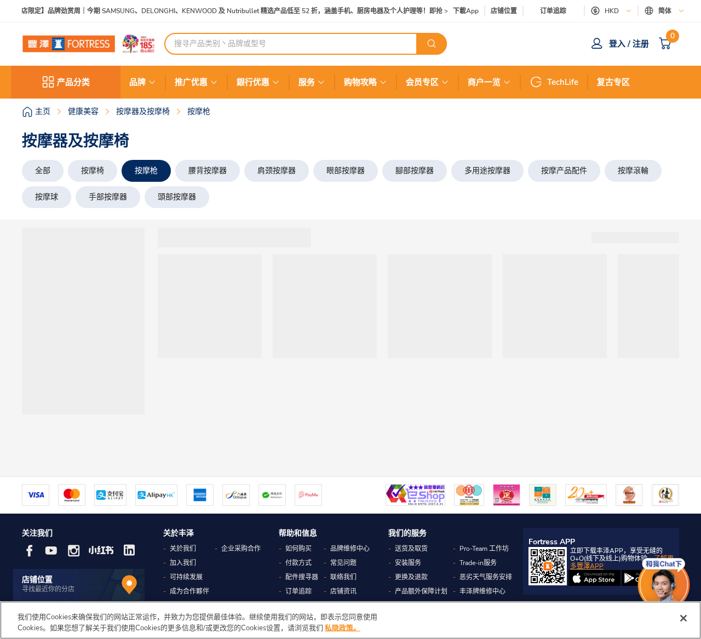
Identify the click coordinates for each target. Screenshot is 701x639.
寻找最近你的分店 (48, 589)
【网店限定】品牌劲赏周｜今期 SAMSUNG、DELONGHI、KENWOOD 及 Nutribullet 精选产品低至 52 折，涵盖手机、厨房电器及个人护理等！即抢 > (228, 11)
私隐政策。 (342, 627)
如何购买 (298, 548)
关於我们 (183, 548)
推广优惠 (191, 82)
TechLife (562, 82)
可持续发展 (186, 577)
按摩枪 (146, 170)
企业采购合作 (241, 548)
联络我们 (343, 577)
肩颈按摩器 (276, 170)
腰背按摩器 (207, 170)
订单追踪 (553, 11)
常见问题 (343, 563)
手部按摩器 (108, 197)
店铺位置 (504, 11)
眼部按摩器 (345, 170)
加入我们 (183, 563)
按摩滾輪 (633, 170)
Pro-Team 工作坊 (484, 548)
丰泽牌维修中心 (482, 591)
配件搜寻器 (301, 577)
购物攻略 (360, 82)
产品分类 (73, 82)
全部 (42, 170)
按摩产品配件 (564, 170)
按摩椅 (92, 170)
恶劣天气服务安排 (485, 577)
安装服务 (408, 563)
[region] (350, 620)
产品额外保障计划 (421, 591)
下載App (466, 11)
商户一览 (484, 82)
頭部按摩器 (177, 197)
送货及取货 (411, 548)
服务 (306, 82)
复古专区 (613, 82)
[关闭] (683, 618)
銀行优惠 (253, 82)
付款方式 (298, 563)
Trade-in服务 (478, 563)
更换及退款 (411, 577)
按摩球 (46, 197)
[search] (431, 44)
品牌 (137, 82)
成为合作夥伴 (189, 591)
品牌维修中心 (350, 548)
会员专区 (422, 82)
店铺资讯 (343, 591)
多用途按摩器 (487, 170)
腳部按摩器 (414, 170)
